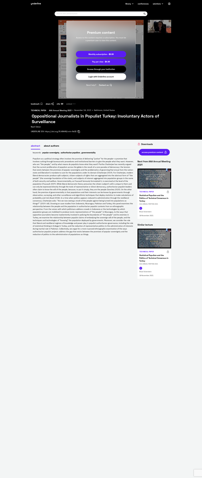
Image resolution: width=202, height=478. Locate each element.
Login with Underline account (101, 76)
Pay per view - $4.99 (101, 62)
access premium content (152, 152)
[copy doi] (80, 131)
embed (69, 104)
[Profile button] (169, 4)
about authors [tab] (51, 145)
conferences (143, 4)
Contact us (104, 85)
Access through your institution (101, 69)
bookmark (35, 104)
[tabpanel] (83, 194)
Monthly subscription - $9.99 (101, 54)
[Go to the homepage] (36, 4)
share (48, 104)
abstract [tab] (35, 145)
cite (58, 104)
